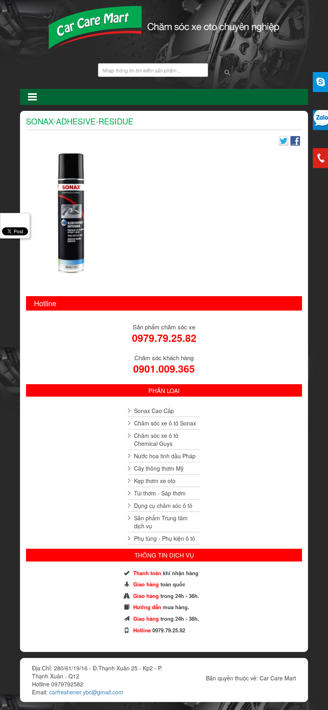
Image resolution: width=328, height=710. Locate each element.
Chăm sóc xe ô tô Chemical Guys (156, 439)
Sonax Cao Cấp (154, 411)
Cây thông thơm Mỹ (159, 468)
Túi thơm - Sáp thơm (160, 493)
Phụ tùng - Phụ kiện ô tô (164, 538)
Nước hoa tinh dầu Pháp (165, 456)
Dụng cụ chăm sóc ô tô (163, 505)
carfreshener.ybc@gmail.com (86, 692)
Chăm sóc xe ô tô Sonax (165, 423)
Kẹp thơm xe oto (155, 481)
